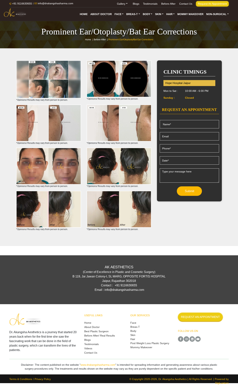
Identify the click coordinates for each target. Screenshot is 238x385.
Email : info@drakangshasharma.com (119, 289)
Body (133, 330)
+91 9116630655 (21, 4)
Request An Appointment (212, 3)
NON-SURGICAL (216, 14)
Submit (189, 191)
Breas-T (135, 326)
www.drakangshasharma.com (98, 364)
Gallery (121, 3)
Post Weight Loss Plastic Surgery (149, 343)
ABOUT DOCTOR (101, 14)
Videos (88, 348)
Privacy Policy (43, 379)
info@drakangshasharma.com (55, 3)
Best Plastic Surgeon (96, 331)
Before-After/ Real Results (99, 335)
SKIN (158, 14)
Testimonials (150, 3)
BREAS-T (132, 14)
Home (88, 39)
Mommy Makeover (141, 347)
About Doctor (92, 327)
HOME (84, 14)
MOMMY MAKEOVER (190, 14)
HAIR (169, 14)
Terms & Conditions (20, 379)
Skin (132, 335)
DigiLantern (222, 382)
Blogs (136, 3)
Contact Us (185, 3)
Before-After (168, 3)
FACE (118, 14)
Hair (132, 339)
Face (133, 322)
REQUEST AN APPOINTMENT (200, 316)
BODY (146, 14)
